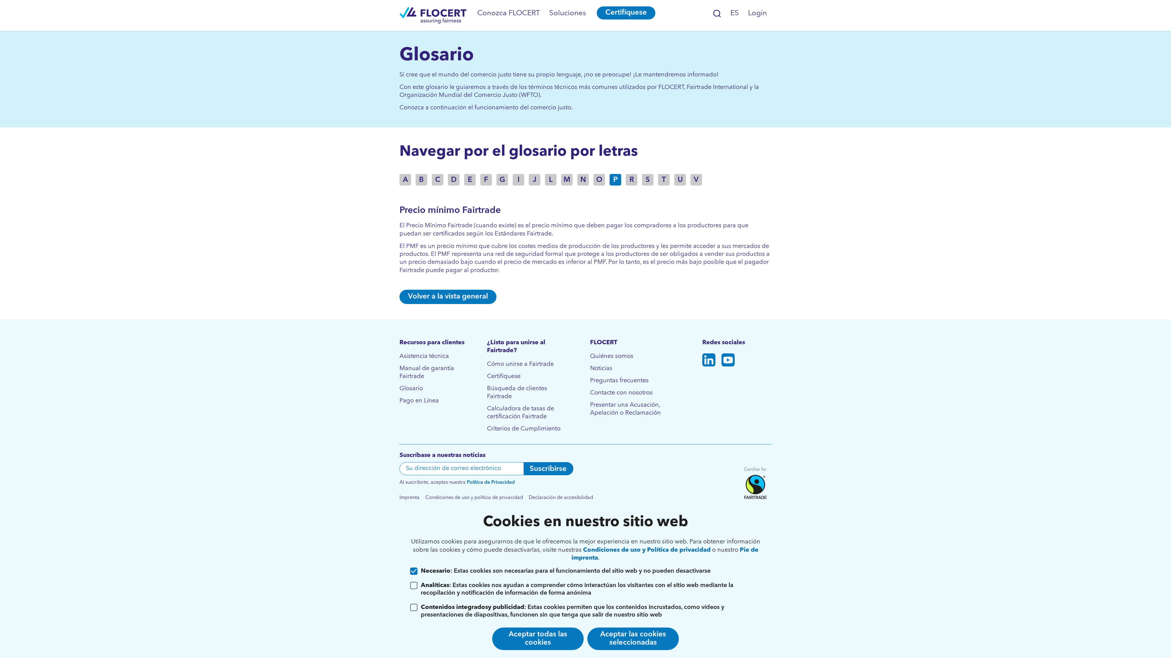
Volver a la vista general (448, 296)
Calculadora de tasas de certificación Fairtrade (520, 413)
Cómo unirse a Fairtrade (520, 364)
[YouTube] (728, 361)
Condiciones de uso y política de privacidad (474, 497)
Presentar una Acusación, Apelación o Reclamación (625, 409)
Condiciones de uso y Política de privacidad (647, 550)
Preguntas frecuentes (619, 381)
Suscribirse (548, 469)
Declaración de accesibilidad (561, 497)
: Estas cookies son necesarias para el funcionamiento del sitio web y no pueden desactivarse (566, 571)
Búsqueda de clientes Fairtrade (517, 393)
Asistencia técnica (424, 356)
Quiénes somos (611, 356)
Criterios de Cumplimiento (523, 429)
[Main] (433, 15)
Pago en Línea (419, 401)
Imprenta (409, 497)
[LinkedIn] (708, 361)
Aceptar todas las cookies (538, 638)
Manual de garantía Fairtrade (426, 373)
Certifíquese (626, 12)
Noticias (601, 369)
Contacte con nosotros (621, 393)
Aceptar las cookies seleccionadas (633, 638)
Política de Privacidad (491, 482)
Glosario (411, 389)
